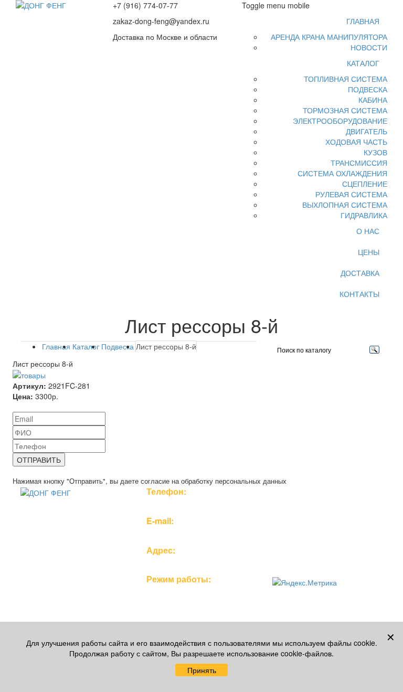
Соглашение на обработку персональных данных (317, 549)
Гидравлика (364, 215)
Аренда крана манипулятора (329, 36)
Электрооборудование (340, 120)
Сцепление (364, 183)
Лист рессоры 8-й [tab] (166, 346)
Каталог (363, 63)
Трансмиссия (359, 162)
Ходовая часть (356, 141)
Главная (362, 21)
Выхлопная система (344, 204)
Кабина (372, 99)
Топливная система (345, 78)
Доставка (360, 273)
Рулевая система (351, 194)
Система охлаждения (342, 173)
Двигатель (366, 131)
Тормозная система (345, 110)
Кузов (375, 152)
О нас (367, 231)
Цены (368, 252)
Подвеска (367, 89)
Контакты (359, 294)
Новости (369, 47)
